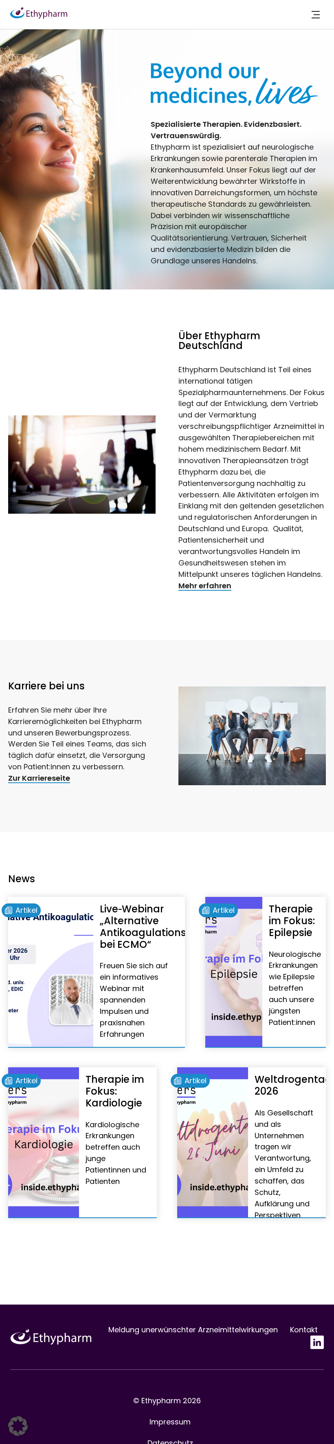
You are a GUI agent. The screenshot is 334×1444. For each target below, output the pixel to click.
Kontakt (304, 1330)
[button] (18, 1426)
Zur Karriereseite (39, 778)
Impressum (170, 1422)
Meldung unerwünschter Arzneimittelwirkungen (193, 1330)
